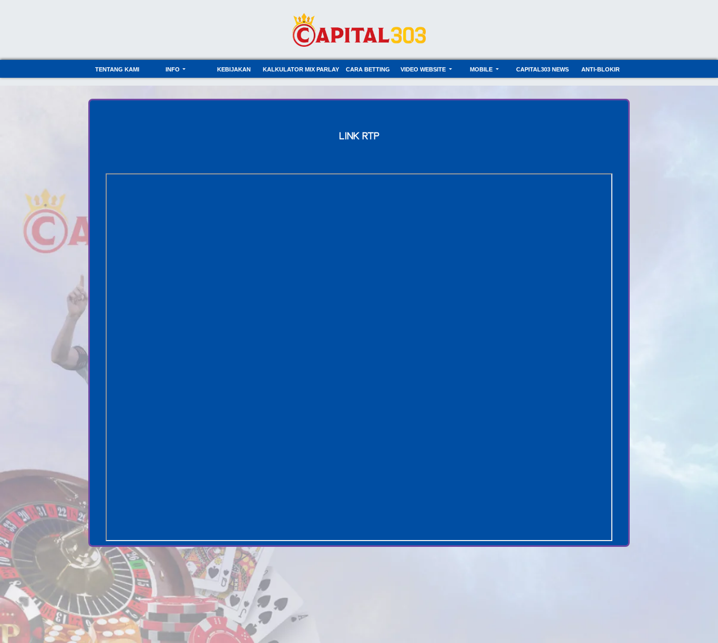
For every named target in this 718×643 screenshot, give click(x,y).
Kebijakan (234, 69)
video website (424, 69)
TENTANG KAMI (117, 69)
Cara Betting (368, 69)
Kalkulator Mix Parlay (301, 69)
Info (173, 69)
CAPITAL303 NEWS (542, 69)
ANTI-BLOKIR (600, 69)
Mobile (482, 69)
